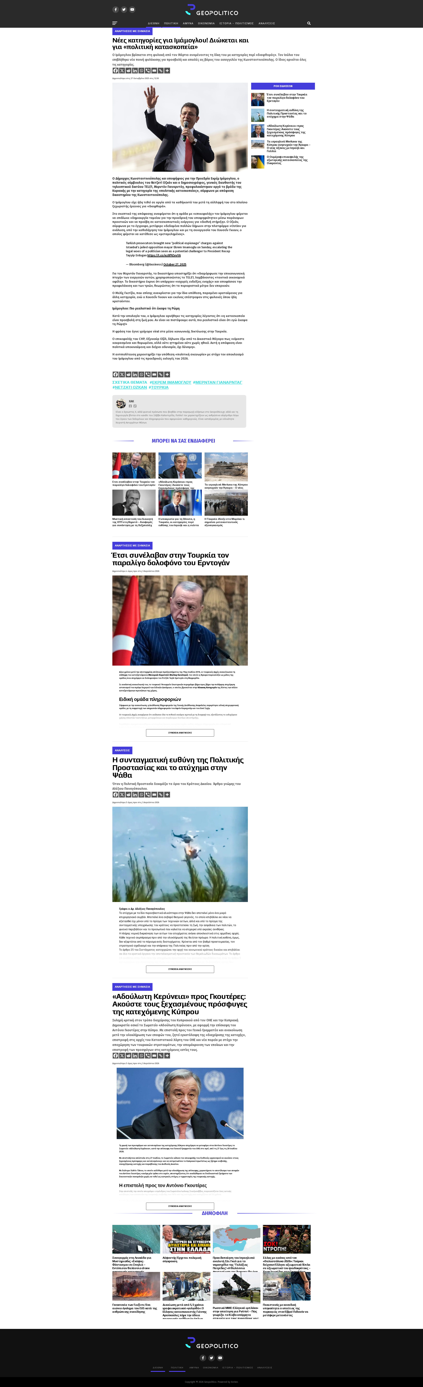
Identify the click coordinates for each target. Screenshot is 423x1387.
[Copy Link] (161, 70)
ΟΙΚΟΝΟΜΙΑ (206, 23)
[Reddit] (128, 70)
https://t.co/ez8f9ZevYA (164, 255)
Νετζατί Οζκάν (131, 387)
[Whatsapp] (141, 70)
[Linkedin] (135, 70)
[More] (167, 70)
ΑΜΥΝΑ (188, 23)
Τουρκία (160, 387)
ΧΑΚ (131, 401)
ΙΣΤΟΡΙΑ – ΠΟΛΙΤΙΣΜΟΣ (236, 23)
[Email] (154, 70)
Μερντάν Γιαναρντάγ (218, 382)
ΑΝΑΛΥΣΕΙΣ (267, 23)
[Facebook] (115, 70)
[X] (122, 70)
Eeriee (234, 1382)
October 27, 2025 (174, 264)
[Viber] (148, 70)
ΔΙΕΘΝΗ (153, 23)
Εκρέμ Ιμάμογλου (171, 382)
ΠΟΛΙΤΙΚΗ (171, 23)
